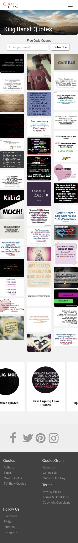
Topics (8, 473)
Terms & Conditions (56, 497)
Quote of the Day (54, 478)
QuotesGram (10, 5)
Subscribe (60, 47)
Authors (9, 467)
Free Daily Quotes (39, 40)
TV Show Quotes (15, 483)
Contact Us (50, 473)
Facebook (10, 516)
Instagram (10, 532)
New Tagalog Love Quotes (39, 403)
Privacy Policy (52, 492)
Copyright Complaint (56, 502)
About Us (49, 467)
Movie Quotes (13, 478)
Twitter (8, 521)
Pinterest (9, 527)
